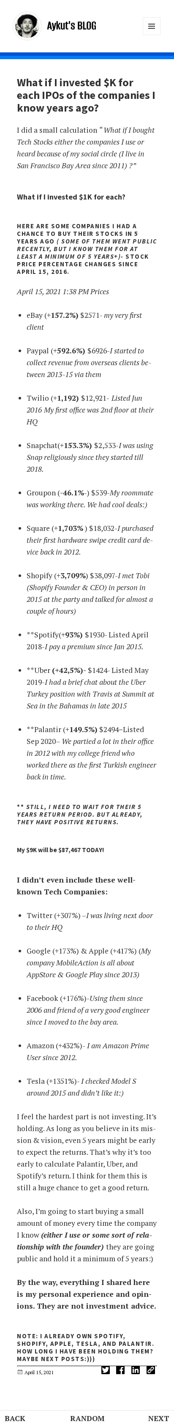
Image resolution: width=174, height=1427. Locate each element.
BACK (15, 1418)
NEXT (158, 1418)
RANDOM (87, 1418)
